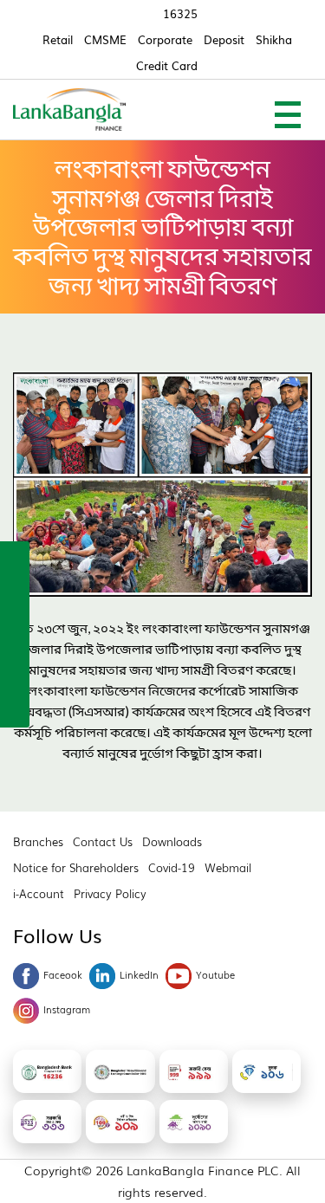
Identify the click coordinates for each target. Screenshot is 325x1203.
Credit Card (167, 65)
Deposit (224, 39)
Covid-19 (171, 867)
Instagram (66, 1009)
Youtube (215, 974)
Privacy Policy (110, 893)
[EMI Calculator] (14, 670)
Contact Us (103, 841)
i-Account (38, 893)
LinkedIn (139, 974)
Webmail (228, 867)
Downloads (172, 841)
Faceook (62, 974)
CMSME (105, 39)
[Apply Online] (14, 558)
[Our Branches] (14, 633)
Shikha (274, 39)
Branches (38, 841)
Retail (57, 39)
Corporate (165, 39)
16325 (180, 13)
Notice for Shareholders (76, 867)
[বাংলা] (14, 707)
